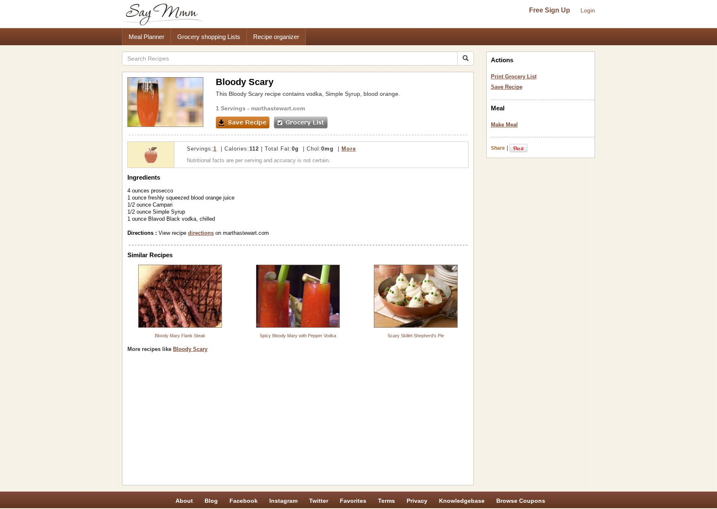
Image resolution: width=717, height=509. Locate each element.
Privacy (417, 500)
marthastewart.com (278, 108)
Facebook (243, 500)
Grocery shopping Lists (208, 36)
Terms (386, 500)
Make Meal (504, 125)
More (348, 149)
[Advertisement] (297, 422)
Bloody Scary (190, 349)
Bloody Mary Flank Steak (180, 335)
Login (587, 10)
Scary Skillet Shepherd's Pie (416, 335)
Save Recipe (506, 87)
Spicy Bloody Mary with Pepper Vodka (298, 335)
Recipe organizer (276, 36)
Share (498, 148)
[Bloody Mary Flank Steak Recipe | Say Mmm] (180, 296)
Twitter (318, 500)
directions (201, 233)
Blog (211, 500)
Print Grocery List (514, 76)
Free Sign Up (549, 10)
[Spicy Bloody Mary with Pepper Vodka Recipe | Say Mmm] (298, 296)
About (184, 500)
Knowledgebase (462, 500)
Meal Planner (146, 36)
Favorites (353, 500)
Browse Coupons (520, 500)
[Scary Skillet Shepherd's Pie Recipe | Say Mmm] (415, 296)
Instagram (283, 500)
